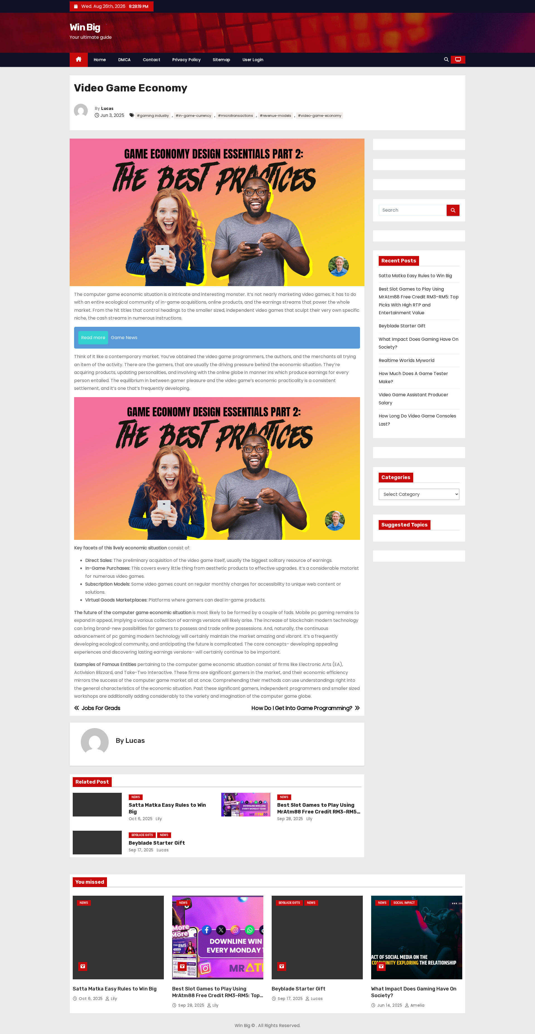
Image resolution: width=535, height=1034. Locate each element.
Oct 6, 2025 (141, 819)
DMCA (124, 59)
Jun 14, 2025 (390, 1005)
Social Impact (404, 903)
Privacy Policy (186, 59)
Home (100, 59)
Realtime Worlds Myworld (406, 360)
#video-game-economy (319, 115)
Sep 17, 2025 (141, 850)
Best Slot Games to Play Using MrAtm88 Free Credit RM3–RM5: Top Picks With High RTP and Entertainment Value (216, 999)
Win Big (85, 27)
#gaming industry (153, 115)
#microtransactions (235, 115)
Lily (158, 819)
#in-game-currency (193, 115)
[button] (446, 59)
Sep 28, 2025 (290, 819)
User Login (253, 59)
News (136, 797)
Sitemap (221, 59)
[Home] (79, 60)
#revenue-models (275, 115)
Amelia (417, 1005)
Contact (151, 59)
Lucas (107, 108)
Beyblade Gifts (142, 835)
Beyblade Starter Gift (157, 843)
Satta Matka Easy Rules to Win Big (415, 275)
